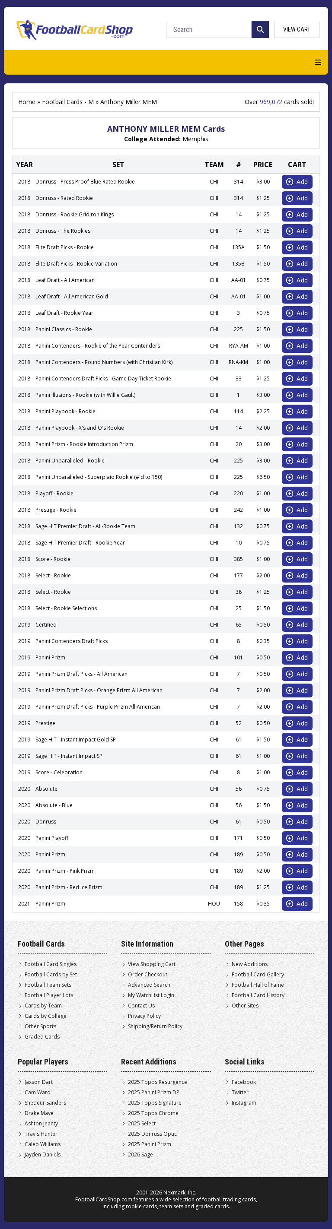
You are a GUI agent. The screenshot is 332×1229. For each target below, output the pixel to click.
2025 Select (142, 1123)
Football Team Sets (48, 985)
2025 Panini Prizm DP (153, 1092)
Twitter (240, 1092)
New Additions (250, 964)
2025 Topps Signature (155, 1102)
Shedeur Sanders (45, 1102)
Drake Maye (39, 1113)
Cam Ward (38, 1092)
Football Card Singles (51, 964)
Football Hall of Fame (258, 985)
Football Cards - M (68, 102)
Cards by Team (43, 1005)
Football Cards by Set (51, 974)
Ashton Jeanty (41, 1123)
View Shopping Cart (152, 964)
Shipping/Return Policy (155, 1026)
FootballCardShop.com (103, 1199)
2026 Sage (140, 1154)
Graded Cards (42, 1036)
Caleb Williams (43, 1144)
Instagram (244, 1102)
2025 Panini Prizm (149, 1144)
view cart (296, 29)
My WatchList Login (151, 995)
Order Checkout (147, 974)
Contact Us (141, 1005)
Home (26, 102)
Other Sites (245, 1005)
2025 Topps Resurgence (157, 1082)
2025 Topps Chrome (153, 1113)
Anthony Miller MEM (128, 102)
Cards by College (46, 1016)
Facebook (244, 1082)
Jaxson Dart (39, 1082)
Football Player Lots (49, 995)
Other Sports (40, 1026)
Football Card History (258, 995)
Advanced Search (149, 985)
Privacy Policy (144, 1016)
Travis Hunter (41, 1134)
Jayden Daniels (43, 1154)
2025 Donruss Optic (152, 1134)
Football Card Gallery (258, 974)
